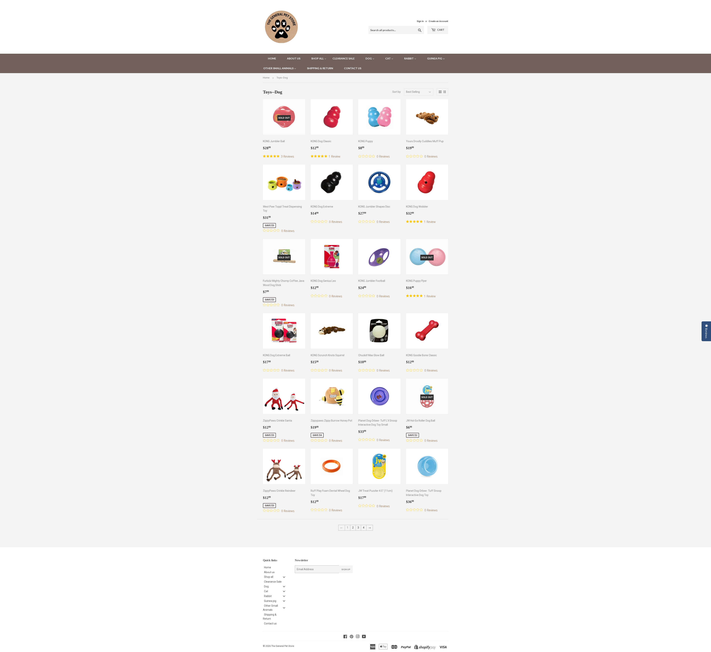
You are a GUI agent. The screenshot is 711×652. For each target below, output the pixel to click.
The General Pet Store (282, 646)
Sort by (396, 91)
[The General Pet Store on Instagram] (358, 637)
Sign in (420, 21)
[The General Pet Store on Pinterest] (351, 637)
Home (266, 77)
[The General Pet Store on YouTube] (364, 637)
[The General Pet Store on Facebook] (345, 637)
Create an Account (438, 21)
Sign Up (345, 569)
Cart (440, 29)
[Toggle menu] (284, 577)
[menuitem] (269, 58)
